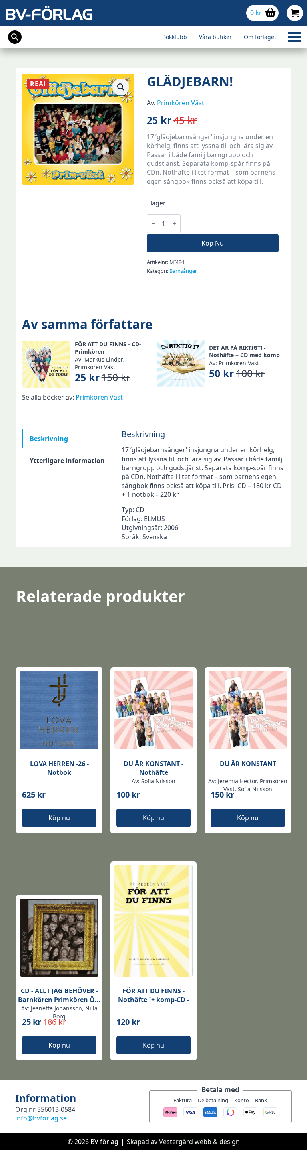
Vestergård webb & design (199, 1141)
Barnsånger (183, 270)
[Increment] (174, 223)
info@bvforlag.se (41, 1118)
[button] (120, 87)
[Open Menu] (294, 37)
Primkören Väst (180, 102)
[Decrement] (153, 223)
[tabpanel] (203, 485)
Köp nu (212, 243)
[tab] (67, 438)
